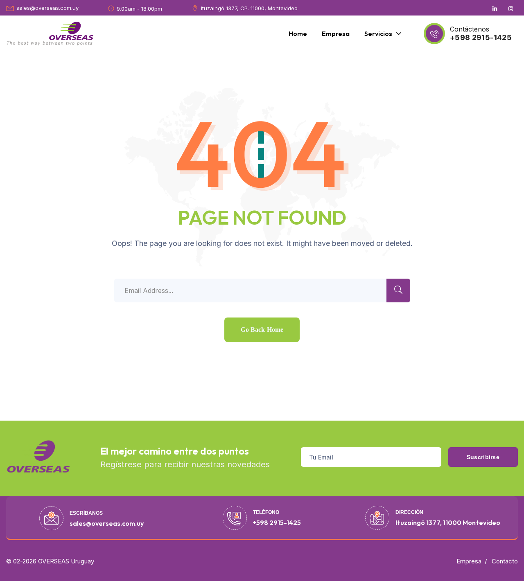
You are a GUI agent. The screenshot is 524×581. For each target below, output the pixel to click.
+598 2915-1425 (481, 37)
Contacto (505, 561)
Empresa (468, 561)
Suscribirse (483, 457)
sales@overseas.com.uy (47, 8)
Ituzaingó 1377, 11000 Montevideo (447, 522)
